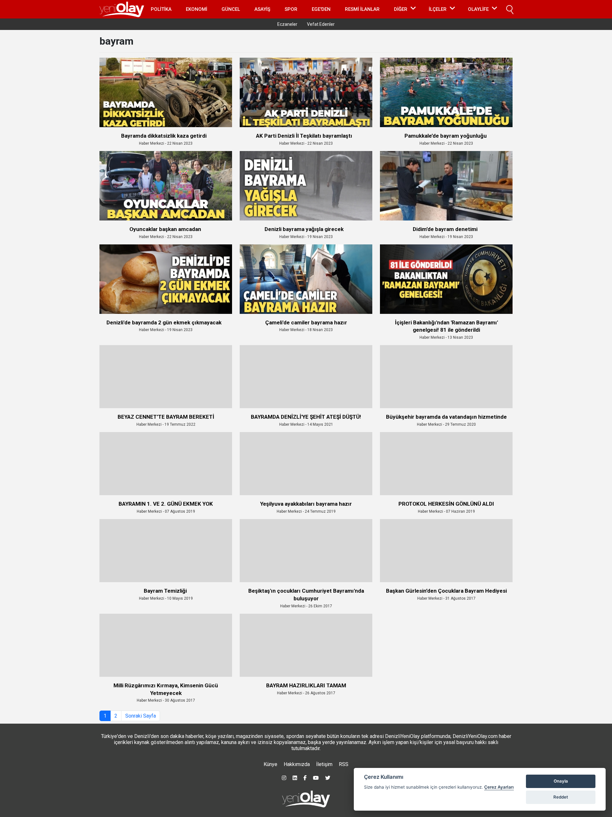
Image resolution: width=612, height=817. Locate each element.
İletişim (324, 764)
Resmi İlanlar (362, 9)
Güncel (231, 9)
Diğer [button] (400, 9)
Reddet (560, 796)
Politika (161, 9)
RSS (343, 764)
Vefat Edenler (321, 24)
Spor (291, 9)
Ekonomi (196, 9)
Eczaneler (287, 24)
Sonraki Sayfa (140, 716)
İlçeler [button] (438, 9)
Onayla (561, 781)
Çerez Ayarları (499, 787)
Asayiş (262, 9)
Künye (270, 764)
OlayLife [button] (478, 9)
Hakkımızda (297, 764)
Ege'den (321, 9)
